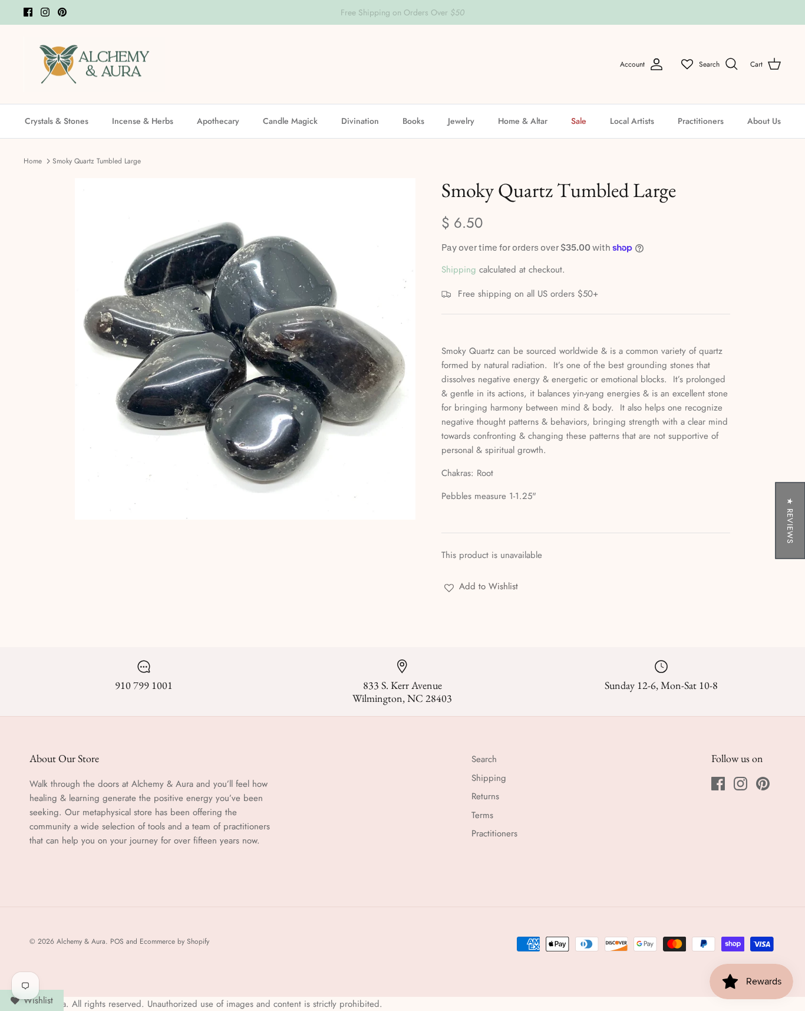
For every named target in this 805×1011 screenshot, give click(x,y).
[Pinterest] (62, 12)
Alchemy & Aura (81, 941)
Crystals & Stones (56, 121)
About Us (764, 121)
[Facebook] (28, 12)
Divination (360, 121)
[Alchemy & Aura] (94, 65)
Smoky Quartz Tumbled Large (96, 161)
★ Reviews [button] (790, 521)
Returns (485, 796)
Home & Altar (522, 121)
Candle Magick (290, 121)
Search (484, 759)
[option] (245, 349)
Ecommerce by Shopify (174, 941)
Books (413, 121)
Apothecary (218, 121)
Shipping (458, 269)
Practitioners (701, 121)
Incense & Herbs (142, 121)
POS (117, 941)
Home (33, 161)
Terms (482, 815)
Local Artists (632, 121)
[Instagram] (45, 12)
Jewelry (461, 121)
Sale (578, 121)
